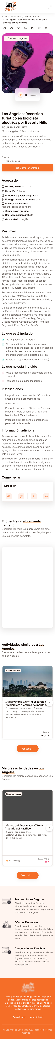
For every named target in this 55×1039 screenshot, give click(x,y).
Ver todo (26, 748)
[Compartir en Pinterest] (5, 28)
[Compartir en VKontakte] (39, 28)
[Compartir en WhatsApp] (26, 28)
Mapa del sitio (36, 1017)
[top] (47, 1031)
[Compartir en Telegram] (32, 28)
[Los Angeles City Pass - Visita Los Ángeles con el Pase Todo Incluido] (10, 6)
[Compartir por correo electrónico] (46, 28)
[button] (27, 63)
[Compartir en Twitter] (19, 28)
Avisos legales (19, 1017)
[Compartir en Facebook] (12, 28)
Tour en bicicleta (32, 16)
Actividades (15, 16)
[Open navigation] (50, 6)
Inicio (4, 16)
